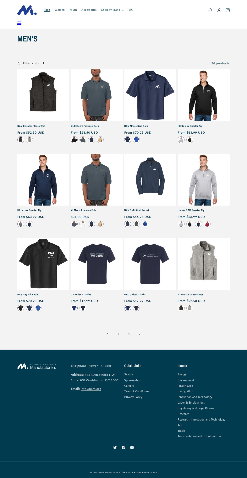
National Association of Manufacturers (117, 472)
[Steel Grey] (83, 139)
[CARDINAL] (207, 224)
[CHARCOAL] (20, 224)
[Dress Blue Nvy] (127, 224)
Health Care (185, 386)
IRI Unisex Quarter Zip (190, 126)
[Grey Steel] (136, 224)
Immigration (185, 391)
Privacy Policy (133, 397)
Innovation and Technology (195, 397)
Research (183, 414)
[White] (83, 224)
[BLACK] (189, 139)
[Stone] (100, 139)
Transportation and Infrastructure (199, 436)
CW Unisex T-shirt (81, 294)
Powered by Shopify (147, 472)
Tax (180, 425)
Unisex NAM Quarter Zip (191, 210)
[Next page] (139, 334)
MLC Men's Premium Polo (85, 126)
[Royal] (74, 308)
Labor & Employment (191, 402)
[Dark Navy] (83, 308)
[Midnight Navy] (127, 139)
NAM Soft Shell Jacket (136, 210)
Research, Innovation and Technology (201, 419)
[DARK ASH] (181, 139)
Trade (181, 431)
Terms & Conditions (136, 391)
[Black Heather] (20, 139)
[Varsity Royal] (136, 139)
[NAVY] (29, 224)
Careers (129, 386)
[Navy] (91, 139)
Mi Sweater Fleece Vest (190, 294)
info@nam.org (91, 388)
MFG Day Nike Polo (28, 294)
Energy (182, 374)
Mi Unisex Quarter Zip (29, 210)
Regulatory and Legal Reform (196, 408)
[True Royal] (145, 224)
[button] (112, 10)
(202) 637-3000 (100, 366)
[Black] (74, 139)
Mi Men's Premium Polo (84, 210)
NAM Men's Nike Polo (136, 126)
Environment (186, 380)
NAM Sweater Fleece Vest (31, 126)
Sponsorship (132, 380)
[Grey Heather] (29, 139)
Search (128, 374)
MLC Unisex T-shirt (135, 294)
